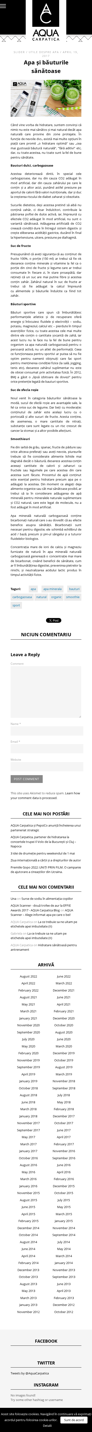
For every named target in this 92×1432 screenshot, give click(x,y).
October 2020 (63, 1025)
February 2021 (64, 1011)
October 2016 (28, 1158)
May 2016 (28, 1172)
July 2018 (64, 1095)
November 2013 (64, 1270)
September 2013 (63, 1277)
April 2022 (28, 983)
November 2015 (28, 1193)
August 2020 (63, 1032)
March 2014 (64, 1256)
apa (33, 589)
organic (56, 597)
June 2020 (64, 1039)
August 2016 (28, 1165)
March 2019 (64, 1074)
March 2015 (64, 1214)
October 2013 (28, 1277)
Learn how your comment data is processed (45, 795)
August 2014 (28, 1242)
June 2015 (28, 1207)
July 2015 (64, 1200)
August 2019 (63, 1067)
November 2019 (28, 1060)
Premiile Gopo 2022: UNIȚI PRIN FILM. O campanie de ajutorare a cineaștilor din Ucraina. (46, 869)
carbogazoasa (22, 597)
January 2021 (28, 1018)
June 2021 (64, 997)
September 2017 (28, 1130)
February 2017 (64, 1144)
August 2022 (28, 976)
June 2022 (64, 976)
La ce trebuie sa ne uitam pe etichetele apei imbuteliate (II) (44, 924)
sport (16, 605)
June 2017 (64, 1130)
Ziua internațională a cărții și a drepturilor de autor (46, 860)
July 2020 (28, 1039)
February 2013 (64, 1298)
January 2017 (28, 1151)
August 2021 (28, 997)
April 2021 (64, 1004)
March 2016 (28, 1179)
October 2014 (28, 1235)
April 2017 (64, 1137)
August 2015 (28, 1200)
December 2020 (64, 1018)
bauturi (74, 589)
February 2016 (64, 1179)
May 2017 (28, 1137)
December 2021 (64, 990)
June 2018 (28, 1102)
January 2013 (28, 1305)
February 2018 (64, 1109)
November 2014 (64, 1228)
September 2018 (63, 1088)
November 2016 (64, 1151)
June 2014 (28, 1249)
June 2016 (64, 1165)
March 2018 (28, 1109)
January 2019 (28, 1081)
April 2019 (28, 1074)
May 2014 (64, 1249)
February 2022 (28, 990)
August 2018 (28, 1095)
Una (13, 898)
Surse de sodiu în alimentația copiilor (47, 898)
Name (16, 724)
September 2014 (63, 1235)
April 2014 (28, 1256)
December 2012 (64, 1305)
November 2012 (28, 1312)
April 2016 (64, 1172)
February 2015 (28, 1221)
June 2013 (64, 1284)
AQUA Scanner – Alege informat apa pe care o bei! (42, 912)
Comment (17, 664)
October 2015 (63, 1193)
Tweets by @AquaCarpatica (30, 1373)
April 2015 (28, 1214)
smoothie (72, 597)
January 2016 (28, 1186)
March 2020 (64, 1046)
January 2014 (64, 1263)
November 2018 (64, 1081)
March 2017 (28, 1144)
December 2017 (64, 1116)
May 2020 (28, 1046)
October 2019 (63, 1060)
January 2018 (28, 1116)
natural (41, 597)
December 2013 (28, 1270)
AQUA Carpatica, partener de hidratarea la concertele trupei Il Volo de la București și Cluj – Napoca (43, 841)
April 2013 (64, 1291)
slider (19, 52)
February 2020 (28, 1053)
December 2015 (64, 1186)
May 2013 (28, 1291)
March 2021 (28, 1011)
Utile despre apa (44, 52)
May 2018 (64, 1102)
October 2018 (28, 1088)
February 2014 (28, 1263)
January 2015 (64, 1221)
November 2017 (28, 1123)
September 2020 (28, 1032)
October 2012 (63, 1312)
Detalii (47, 1425)
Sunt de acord (74, 1420)
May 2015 (64, 1207)
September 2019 (28, 1067)
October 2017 (63, 1123)
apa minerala (52, 589)
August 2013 (28, 1284)
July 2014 (64, 1242)
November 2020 (28, 1025)
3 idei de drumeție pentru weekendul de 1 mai (43, 853)
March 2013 (28, 1298)
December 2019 (64, 1053)
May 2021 (28, 1004)
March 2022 (64, 983)
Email (15, 742)
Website (16, 760)
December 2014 (28, 1228)
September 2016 (63, 1158)
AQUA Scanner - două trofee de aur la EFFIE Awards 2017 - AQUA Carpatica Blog (41, 907)
